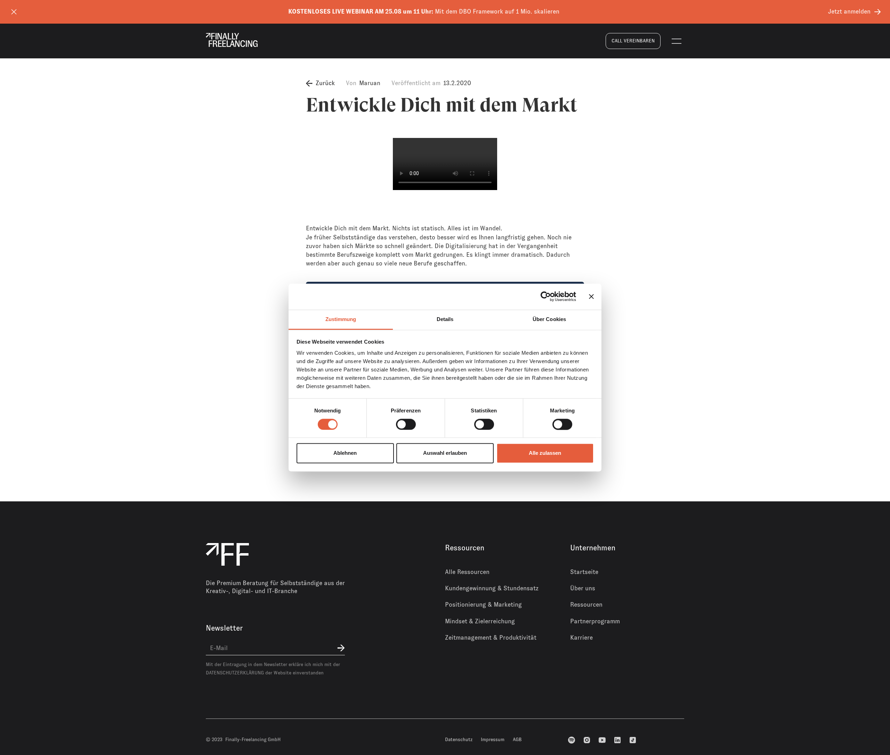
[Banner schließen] (591, 296)
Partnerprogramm (595, 621)
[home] (232, 40)
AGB (517, 739)
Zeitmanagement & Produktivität (490, 637)
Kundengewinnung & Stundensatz (492, 588)
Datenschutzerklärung (235, 672)
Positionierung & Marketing (483, 604)
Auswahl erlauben (445, 453)
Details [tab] (445, 319)
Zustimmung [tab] (340, 319)
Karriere (581, 637)
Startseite (584, 571)
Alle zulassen (545, 453)
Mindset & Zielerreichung (480, 621)
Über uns (582, 588)
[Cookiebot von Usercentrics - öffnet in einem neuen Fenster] (545, 296)
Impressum (492, 739)
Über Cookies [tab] (549, 319)
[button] (676, 41)
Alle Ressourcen (467, 571)
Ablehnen (345, 453)
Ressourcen (586, 604)
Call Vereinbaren (633, 40)
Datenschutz (458, 739)
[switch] (406, 424)
